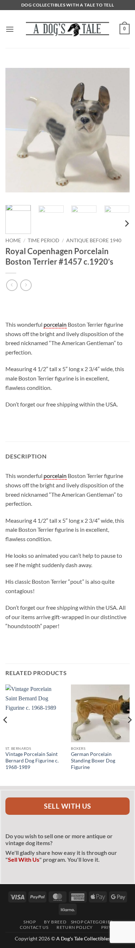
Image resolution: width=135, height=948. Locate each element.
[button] (9, 29)
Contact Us (32, 927)
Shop (28, 922)
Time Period (43, 240)
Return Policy (73, 927)
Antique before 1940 (93, 240)
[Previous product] (25, 285)
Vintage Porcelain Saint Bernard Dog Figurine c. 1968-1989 (32, 760)
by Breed (53, 922)
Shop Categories (92, 922)
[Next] (118, 130)
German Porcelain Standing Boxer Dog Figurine (93, 760)
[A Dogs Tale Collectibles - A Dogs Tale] (67, 29)
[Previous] (16, 130)
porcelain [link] (55, 324)
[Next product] (11, 285)
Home (13, 240)
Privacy (109, 927)
